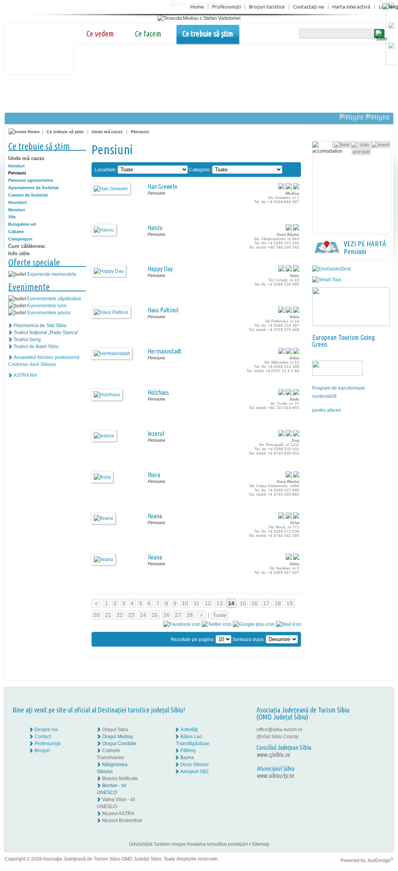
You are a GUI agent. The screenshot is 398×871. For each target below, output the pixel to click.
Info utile (19, 253)
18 (278, 603)
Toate (220, 615)
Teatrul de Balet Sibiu (36, 346)
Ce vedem (100, 33)
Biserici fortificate (120, 778)
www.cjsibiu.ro (273, 754)
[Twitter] (374, 736)
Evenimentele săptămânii (54, 298)
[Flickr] (369, 736)
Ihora (154, 474)
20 (96, 615)
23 (131, 615)
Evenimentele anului (49, 312)
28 (190, 615)
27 (178, 615)
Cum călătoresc (26, 246)
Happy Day (160, 268)
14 (231, 603)
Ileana (155, 515)
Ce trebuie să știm (207, 33)
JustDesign (380, 860)
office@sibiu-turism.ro (279, 729)
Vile (12, 216)
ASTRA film (25, 375)
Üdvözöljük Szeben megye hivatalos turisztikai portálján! (188, 844)
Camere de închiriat (28, 195)
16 (254, 603)
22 (120, 615)
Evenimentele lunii (46, 305)
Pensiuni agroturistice (30, 180)
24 (143, 615)
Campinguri (20, 239)
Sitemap (260, 844)
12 (208, 603)
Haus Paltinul (163, 310)
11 (196, 603)
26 (166, 615)
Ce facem (148, 33)
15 (243, 603)
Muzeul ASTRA (118, 813)
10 (185, 603)
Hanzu (155, 227)
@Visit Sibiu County (277, 736)
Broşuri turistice (267, 6)
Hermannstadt (165, 351)
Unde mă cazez (107, 131)
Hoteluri (16, 166)
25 (155, 615)
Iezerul (156, 433)
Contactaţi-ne (308, 6)
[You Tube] (368, 743)
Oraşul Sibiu (115, 729)
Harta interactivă (351, 6)
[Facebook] (369, 729)
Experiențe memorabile (52, 274)
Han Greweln (162, 186)
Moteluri (16, 209)
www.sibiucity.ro (275, 775)
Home (197, 6)
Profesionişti (226, 6)
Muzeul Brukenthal (122, 820)
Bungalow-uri (22, 224)
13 (219, 603)
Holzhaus (158, 392)
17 (266, 603)
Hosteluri (17, 202)
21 (108, 615)
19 (289, 603)
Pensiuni (140, 131)
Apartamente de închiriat (33, 187)
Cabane (16, 231)
